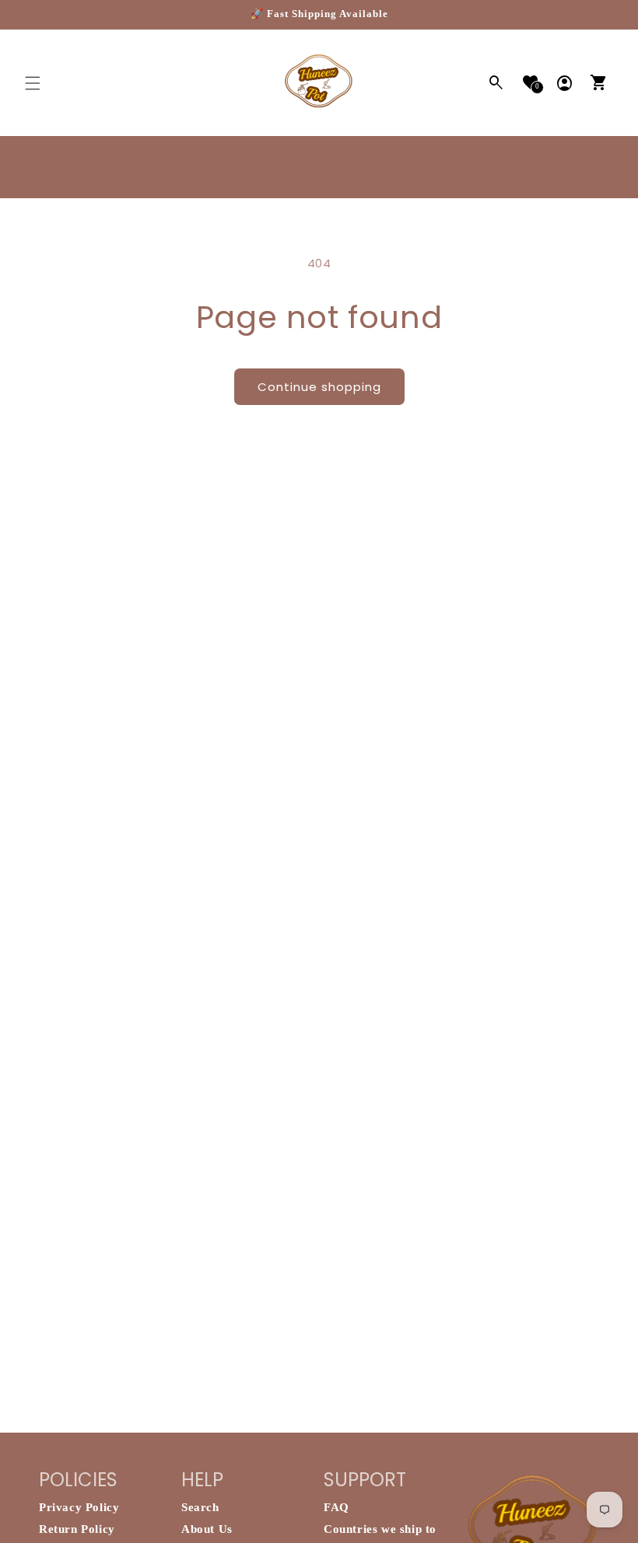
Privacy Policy (79, 1507)
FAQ (336, 1507)
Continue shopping (319, 387)
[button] (33, 83)
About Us (207, 1529)
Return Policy (77, 1529)
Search (200, 1507)
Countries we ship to (380, 1529)
